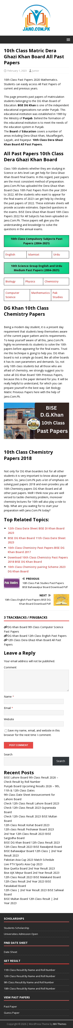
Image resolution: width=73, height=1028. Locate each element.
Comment (10, 667)
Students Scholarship (16, 928)
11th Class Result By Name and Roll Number (29, 970)
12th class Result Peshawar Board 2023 (29, 829)
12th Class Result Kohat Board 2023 (26, 825)
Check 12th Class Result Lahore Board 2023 (31, 803)
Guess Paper (11, 1012)
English (10, 254)
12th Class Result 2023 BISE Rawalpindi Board (33, 847)
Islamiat (33, 254)
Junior (35, 70)
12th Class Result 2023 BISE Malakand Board (32, 877)
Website (9, 719)
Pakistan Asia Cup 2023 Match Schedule (29, 860)
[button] (67, 39)
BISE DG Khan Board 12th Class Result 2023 (32, 842)
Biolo (8, 281)
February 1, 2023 (17, 70)
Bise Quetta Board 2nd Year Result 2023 (29, 868)
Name (8, 696)
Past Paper (10, 1006)
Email (7, 708)
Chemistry (52, 281)
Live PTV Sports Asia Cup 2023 (23, 864)
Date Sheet (10, 952)
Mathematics (40, 293)
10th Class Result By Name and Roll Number (29, 988)
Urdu (56, 254)
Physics (30, 281)
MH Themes (59, 1024)
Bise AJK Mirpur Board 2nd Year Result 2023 (31, 873)
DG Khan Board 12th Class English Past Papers (37, 636)
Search (8, 754)
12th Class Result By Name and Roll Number (29, 976)
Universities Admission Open (21, 934)
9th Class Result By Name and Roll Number (29, 982)
